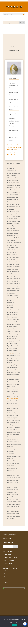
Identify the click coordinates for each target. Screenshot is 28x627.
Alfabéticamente (8, 583)
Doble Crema (11, 147)
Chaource (10, 353)
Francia (15, 149)
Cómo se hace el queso (10, 557)
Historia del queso (9, 560)
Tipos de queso (8, 563)
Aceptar (14, 624)
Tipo (5, 577)
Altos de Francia (11, 145)
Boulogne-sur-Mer (12, 398)
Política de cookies (8, 542)
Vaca (15, 154)
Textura (6, 574)
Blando (19, 145)
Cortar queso (7, 554)
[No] (26, 621)
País (5, 571)
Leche (5, 580)
